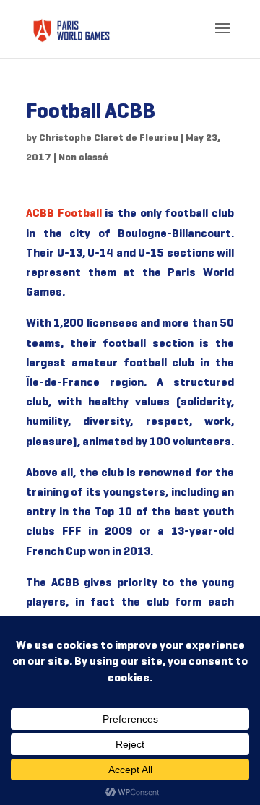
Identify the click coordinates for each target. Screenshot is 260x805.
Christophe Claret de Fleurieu (108, 138)
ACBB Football (64, 214)
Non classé (83, 158)
